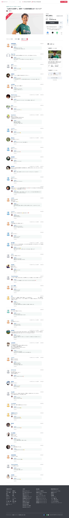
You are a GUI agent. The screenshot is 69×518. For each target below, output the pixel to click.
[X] (52, 32)
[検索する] (20, 2)
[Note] (61, 32)
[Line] (57, 32)
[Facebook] (47, 32)
